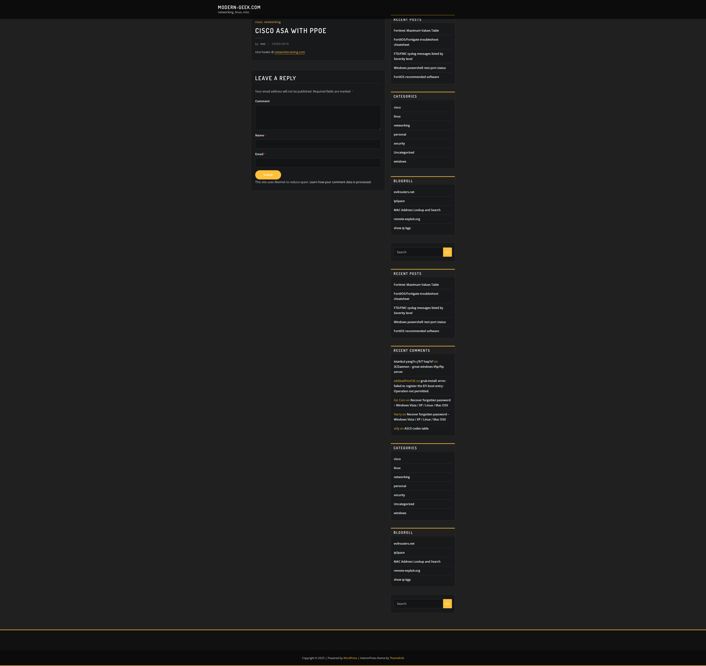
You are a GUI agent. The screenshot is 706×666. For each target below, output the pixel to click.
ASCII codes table (416, 428)
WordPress (350, 658)
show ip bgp (402, 228)
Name (260, 135)
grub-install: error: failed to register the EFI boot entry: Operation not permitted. (420, 386)
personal (400, 134)
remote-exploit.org (407, 219)
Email (260, 154)
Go (447, 252)
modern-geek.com (239, 7)
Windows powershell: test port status (420, 68)
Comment (262, 101)
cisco (258, 22)
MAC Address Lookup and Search (417, 210)
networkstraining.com (289, 52)
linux (397, 116)
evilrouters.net (404, 192)
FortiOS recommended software (416, 77)
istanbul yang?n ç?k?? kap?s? (413, 361)
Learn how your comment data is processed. (340, 182)
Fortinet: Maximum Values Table (416, 31)
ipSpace (399, 201)
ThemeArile (397, 658)
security (399, 143)
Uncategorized (404, 152)
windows (400, 161)
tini (260, 44)
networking (272, 22)
